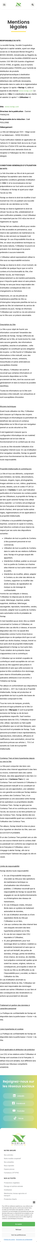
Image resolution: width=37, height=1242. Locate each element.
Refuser (18, 1229)
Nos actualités (9, 1162)
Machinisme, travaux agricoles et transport (15, 1195)
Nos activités (8, 1155)
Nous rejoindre (9, 1166)
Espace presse (9, 1169)
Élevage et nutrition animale (13, 1186)
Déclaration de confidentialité (24, 1239)
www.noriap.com (26, 91)
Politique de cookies (9, 1239)
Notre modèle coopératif (12, 1158)
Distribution (8, 1190)
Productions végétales (12, 1183)
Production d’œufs (10, 1199)
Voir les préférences (18, 1235)
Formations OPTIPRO (11, 1173)
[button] (34, 1202)
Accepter (18, 1224)
